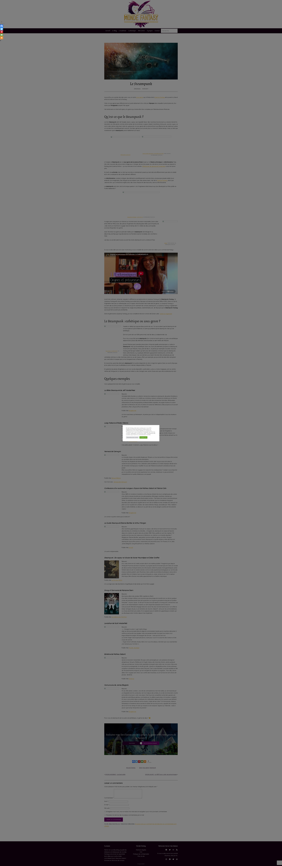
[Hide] (0, 40)
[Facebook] (1, 26)
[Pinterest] (1, 31)
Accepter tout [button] (143, 437)
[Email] (1, 34)
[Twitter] (1, 28)
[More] (1, 37)
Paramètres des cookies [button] (132, 437)
